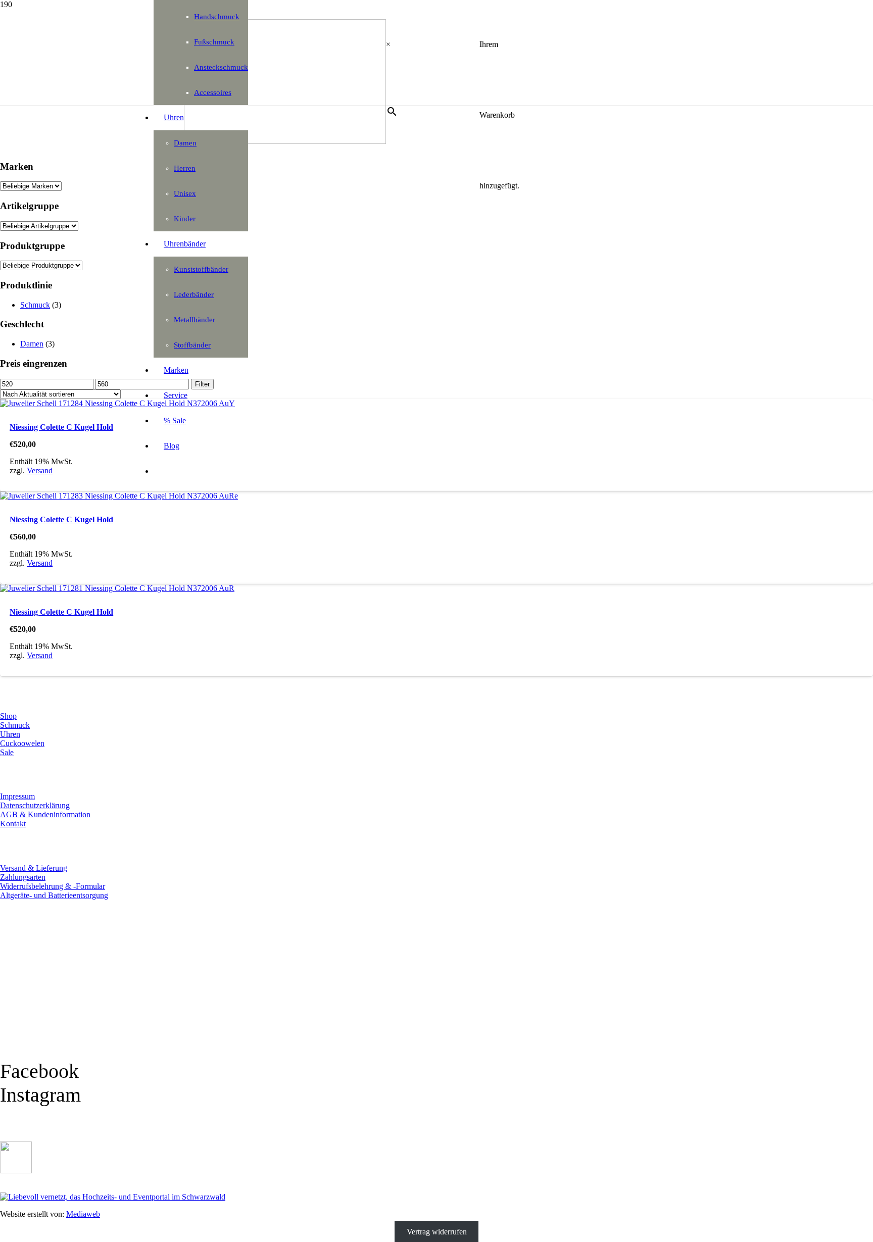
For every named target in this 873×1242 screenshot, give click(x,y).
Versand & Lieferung (33, 868)
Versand (40, 470)
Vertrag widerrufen (437, 1231)
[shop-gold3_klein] (16, 1170)
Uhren (10, 734)
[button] (24, 1237)
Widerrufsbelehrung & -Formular (52, 886)
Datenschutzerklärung (35, 805)
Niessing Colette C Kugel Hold (61, 427)
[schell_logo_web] (285, 141)
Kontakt (13, 823)
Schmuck (35, 305)
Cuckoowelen (22, 743)
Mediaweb (83, 1214)
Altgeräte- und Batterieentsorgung (54, 895)
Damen (31, 343)
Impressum (17, 796)
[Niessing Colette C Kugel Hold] (117, 403)
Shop (8, 716)
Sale (7, 752)
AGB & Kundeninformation (45, 814)
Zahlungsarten (22, 877)
